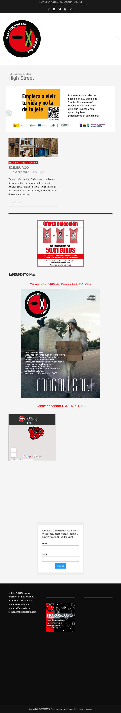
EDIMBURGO (19, 167)
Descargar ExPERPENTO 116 (76, 284)
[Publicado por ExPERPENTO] (10, 172)
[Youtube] (65, 9)
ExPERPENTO (21, 172)
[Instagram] (54, 9)
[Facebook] (48, 9)
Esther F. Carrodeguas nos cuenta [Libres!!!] (60, 3)
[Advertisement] (32, 491)
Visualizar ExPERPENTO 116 (44, 284)
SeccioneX (29, 162)
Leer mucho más (15, 202)
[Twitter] (59, 9)
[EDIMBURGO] (28, 148)
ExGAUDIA (27, 596)
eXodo (14, 162)
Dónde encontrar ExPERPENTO (60, 406)
